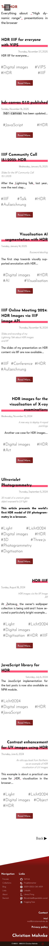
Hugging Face (29, 902)
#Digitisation (12, 550)
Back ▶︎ (41, 838)
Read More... (24, 83)
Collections (6, 883)
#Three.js (38, 539)
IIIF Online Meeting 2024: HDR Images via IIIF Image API (24, 315)
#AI (6, 280)
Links (4, 891)
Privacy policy (39, 926)
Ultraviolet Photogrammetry (16, 481)
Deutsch (5, 898)
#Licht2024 (36, 527)
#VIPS (40, 66)
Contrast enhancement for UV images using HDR (24, 744)
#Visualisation (36, 280)
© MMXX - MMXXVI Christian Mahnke (25, 944)
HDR (17, 778)
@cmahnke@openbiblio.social (36, 898)
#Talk (22, 198)
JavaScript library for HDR (20, 667)
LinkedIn (27, 891)
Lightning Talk (24, 183)
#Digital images (14, 66)
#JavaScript (13, 124)
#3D (4, 539)
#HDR (6, 72)
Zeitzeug (11, 604)
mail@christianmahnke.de (37, 922)
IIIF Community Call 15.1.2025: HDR (19, 156)
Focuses (5, 879)
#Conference (22, 363)
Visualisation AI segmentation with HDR (26, 236)
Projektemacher (30, 883)
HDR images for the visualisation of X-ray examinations (28, 404)
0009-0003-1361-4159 (33, 887)
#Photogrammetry (16, 545)
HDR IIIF (40, 580)
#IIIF (42, 72)
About (4, 895)
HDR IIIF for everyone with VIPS (21, 41)
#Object (41, 799)
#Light (6, 527)
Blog (4, 887)
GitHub (27, 879)
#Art (7, 449)
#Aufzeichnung (13, 204)
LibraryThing (29, 895)
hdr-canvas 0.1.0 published (24, 101)
